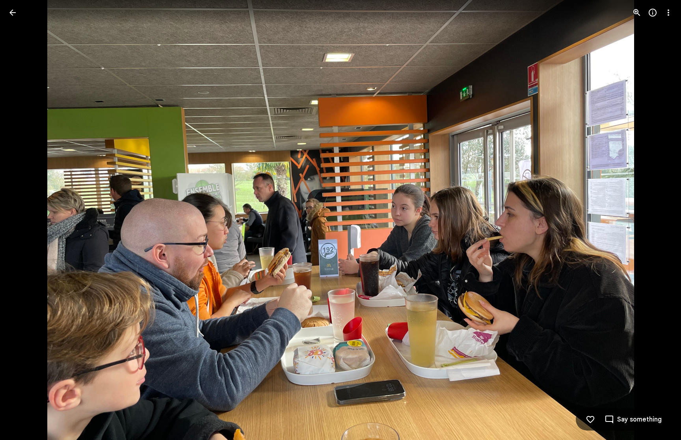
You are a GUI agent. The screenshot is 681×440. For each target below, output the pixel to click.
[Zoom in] (637, 12)
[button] (659, 220)
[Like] (590, 419)
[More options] (668, 12)
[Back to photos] (12, 12)
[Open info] (653, 12)
